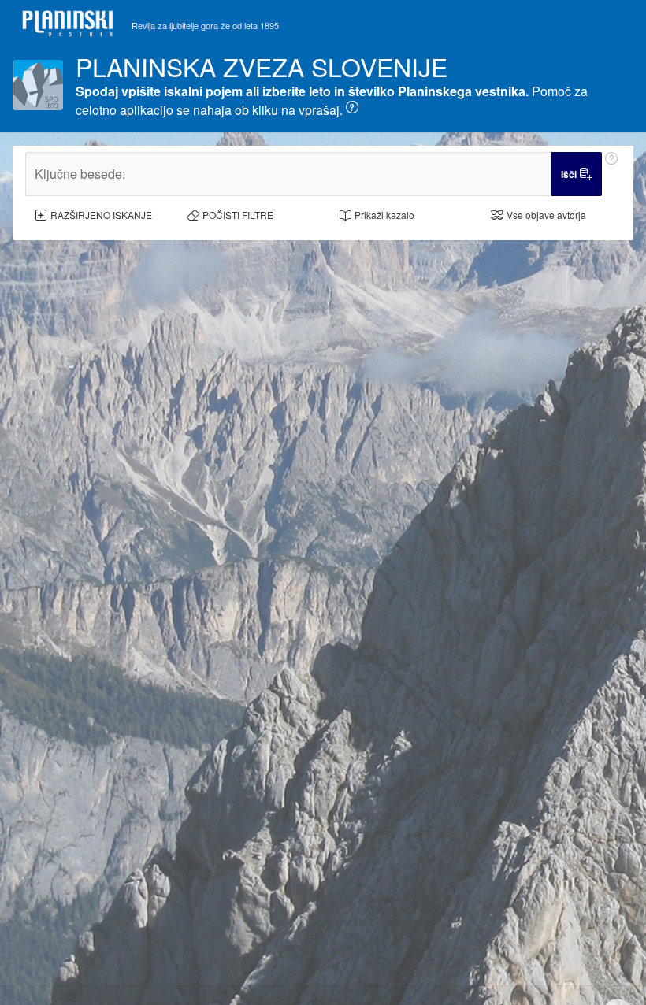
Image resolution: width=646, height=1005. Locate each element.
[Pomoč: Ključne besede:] (611, 174)
